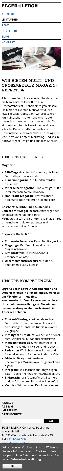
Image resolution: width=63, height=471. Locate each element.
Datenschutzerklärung (25, 459)
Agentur (8, 14)
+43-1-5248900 (16, 439)
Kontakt (8, 42)
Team (5, 25)
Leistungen (10, 19)
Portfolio (9, 31)
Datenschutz (12, 414)
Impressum (9, 410)
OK (12, 466)
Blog (5, 36)
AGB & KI (7, 406)
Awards (7, 402)
